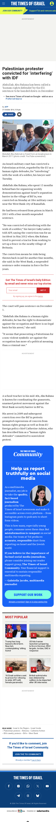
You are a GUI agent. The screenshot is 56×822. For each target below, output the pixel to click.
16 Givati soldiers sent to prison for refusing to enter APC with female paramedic (15, 679)
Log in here (36, 760)
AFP (6, 107)
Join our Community (12, 11)
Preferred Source (14, 99)
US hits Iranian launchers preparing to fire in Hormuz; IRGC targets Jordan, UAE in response (40, 646)
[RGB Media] (22, 811)
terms (40, 296)
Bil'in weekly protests (12, 733)
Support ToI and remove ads (42, 11)
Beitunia (25, 731)
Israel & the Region (21, 728)
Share (10, 114)
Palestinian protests (12, 731)
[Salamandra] (43, 811)
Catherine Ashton (38, 731)
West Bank (33, 733)
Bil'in (25, 733)
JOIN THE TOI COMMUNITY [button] (28, 754)
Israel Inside (36, 728)
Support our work (28, 594)
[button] (52, 4)
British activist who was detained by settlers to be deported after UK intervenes (40, 679)
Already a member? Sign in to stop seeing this (28, 601)
